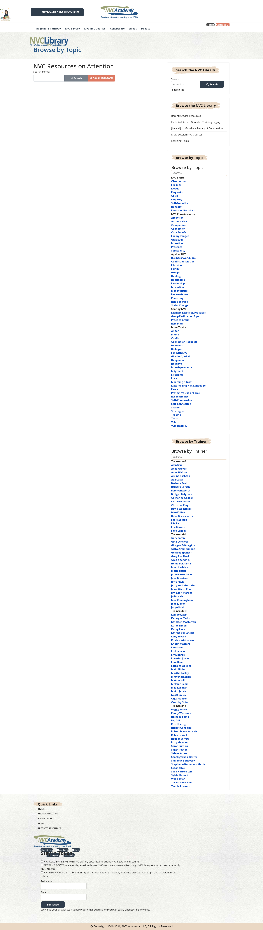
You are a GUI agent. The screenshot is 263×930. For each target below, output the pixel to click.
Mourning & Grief (182, 382)
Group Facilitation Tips (185, 316)
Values (175, 422)
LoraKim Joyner (180, 658)
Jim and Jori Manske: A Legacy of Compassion (197, 128)
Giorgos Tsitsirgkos (183, 545)
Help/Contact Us (48, 813)
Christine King (180, 505)
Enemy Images (180, 236)
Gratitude (177, 239)
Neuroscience (179, 294)
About (133, 28)
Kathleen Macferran (183, 622)
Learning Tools (180, 140)
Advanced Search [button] (103, 78)
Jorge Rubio (178, 607)
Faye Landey (178, 530)
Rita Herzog (178, 724)
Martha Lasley (180, 673)
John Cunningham (182, 600)
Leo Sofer (177, 647)
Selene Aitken (179, 753)
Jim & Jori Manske (182, 592)
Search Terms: (41, 71)
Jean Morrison (179, 578)
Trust (174, 418)
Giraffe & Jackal (180, 356)
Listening (177, 374)
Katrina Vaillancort (182, 633)
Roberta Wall (179, 735)
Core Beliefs (178, 232)
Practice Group (180, 320)
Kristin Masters (180, 643)
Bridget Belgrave (181, 494)
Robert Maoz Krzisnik (184, 731)
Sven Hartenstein (182, 771)
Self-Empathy (179, 203)
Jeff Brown (177, 581)
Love (174, 378)
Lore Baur (177, 662)
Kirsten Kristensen (182, 640)
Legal (41, 823)
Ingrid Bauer (178, 571)
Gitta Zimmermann (183, 549)
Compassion (178, 225)
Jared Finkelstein (181, 574)
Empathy (176, 199)
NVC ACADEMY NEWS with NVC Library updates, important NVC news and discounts (91, 861)
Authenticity (179, 221)
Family (175, 269)
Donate (145, 28)
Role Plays (177, 323)
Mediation (177, 287)
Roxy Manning (179, 742)
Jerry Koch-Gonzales (183, 585)
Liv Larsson (178, 651)
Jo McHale (177, 596)
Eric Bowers (178, 527)
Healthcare (178, 279)
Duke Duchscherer (182, 516)
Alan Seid (176, 465)
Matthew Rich (179, 680)
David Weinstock (181, 508)
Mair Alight (178, 669)
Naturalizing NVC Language (188, 385)
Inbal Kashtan (179, 567)
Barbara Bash (179, 483)
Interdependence (181, 367)
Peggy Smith (179, 709)
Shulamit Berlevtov (183, 760)
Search (175, 79)
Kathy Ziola (178, 629)
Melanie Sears (179, 684)
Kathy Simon (179, 625)
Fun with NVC (179, 352)
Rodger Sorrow (180, 738)
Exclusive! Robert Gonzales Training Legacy (196, 122)
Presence (176, 247)
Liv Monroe (178, 654)
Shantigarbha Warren (184, 757)
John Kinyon (178, 603)
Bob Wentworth (180, 490)
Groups (175, 272)
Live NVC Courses (94, 28)
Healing (176, 276)
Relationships (179, 301)
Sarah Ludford (180, 746)
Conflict (176, 338)
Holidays (176, 363)
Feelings (176, 185)
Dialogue (176, 349)
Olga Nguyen (179, 698)
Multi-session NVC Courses (186, 134)
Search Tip (178, 89)
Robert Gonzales (181, 727)
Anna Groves (179, 468)
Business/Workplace (183, 258)
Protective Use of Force (185, 393)
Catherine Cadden (182, 498)
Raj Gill (175, 720)
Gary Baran (178, 538)
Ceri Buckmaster (181, 501)
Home (41, 808)
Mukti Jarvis (178, 691)
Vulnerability (179, 425)
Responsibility (179, 396)
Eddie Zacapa (179, 519)
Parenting (177, 298)
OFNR (174, 196)
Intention (177, 243)
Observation (178, 181)
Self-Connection (181, 404)
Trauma (176, 414)
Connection (178, 228)
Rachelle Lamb (180, 716)
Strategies (177, 411)
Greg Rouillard (180, 556)
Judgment (177, 371)
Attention (177, 217)
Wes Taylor (178, 779)
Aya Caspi (177, 479)
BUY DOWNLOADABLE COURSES (60, 12)
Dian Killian (178, 512)
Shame (175, 407)
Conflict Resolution (183, 261)
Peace (175, 389)
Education (177, 265)
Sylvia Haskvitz (180, 775)
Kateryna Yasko (180, 618)
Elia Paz (176, 523)
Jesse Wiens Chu (181, 589)
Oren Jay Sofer (180, 702)
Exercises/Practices (183, 210)
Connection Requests (184, 342)
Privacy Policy (46, 818)
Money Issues (179, 290)
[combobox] (49, 78)
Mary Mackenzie (181, 676)
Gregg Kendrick (180, 560)
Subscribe (53, 904)
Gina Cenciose (179, 541)
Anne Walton (179, 472)
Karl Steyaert (179, 614)
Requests (176, 192)
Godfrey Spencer (181, 552)
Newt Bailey (178, 695)
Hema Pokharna (181, 563)
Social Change (179, 305)
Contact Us (223, 24)
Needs (175, 188)
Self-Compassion (181, 400)
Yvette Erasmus (180, 786)
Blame (175, 334)
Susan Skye (178, 768)
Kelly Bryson (178, 636)
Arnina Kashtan (180, 476)
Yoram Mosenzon (181, 782)
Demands (177, 345)
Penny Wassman (181, 713)
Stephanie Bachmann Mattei (188, 764)
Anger (175, 331)
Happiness (177, 360)
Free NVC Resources (49, 828)
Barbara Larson (180, 487)
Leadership (178, 283)
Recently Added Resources (186, 116)
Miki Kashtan (179, 687)
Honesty (176, 206)
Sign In (210, 24)
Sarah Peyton (179, 749)
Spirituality (178, 250)
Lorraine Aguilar (181, 665)
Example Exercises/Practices (188, 312)
